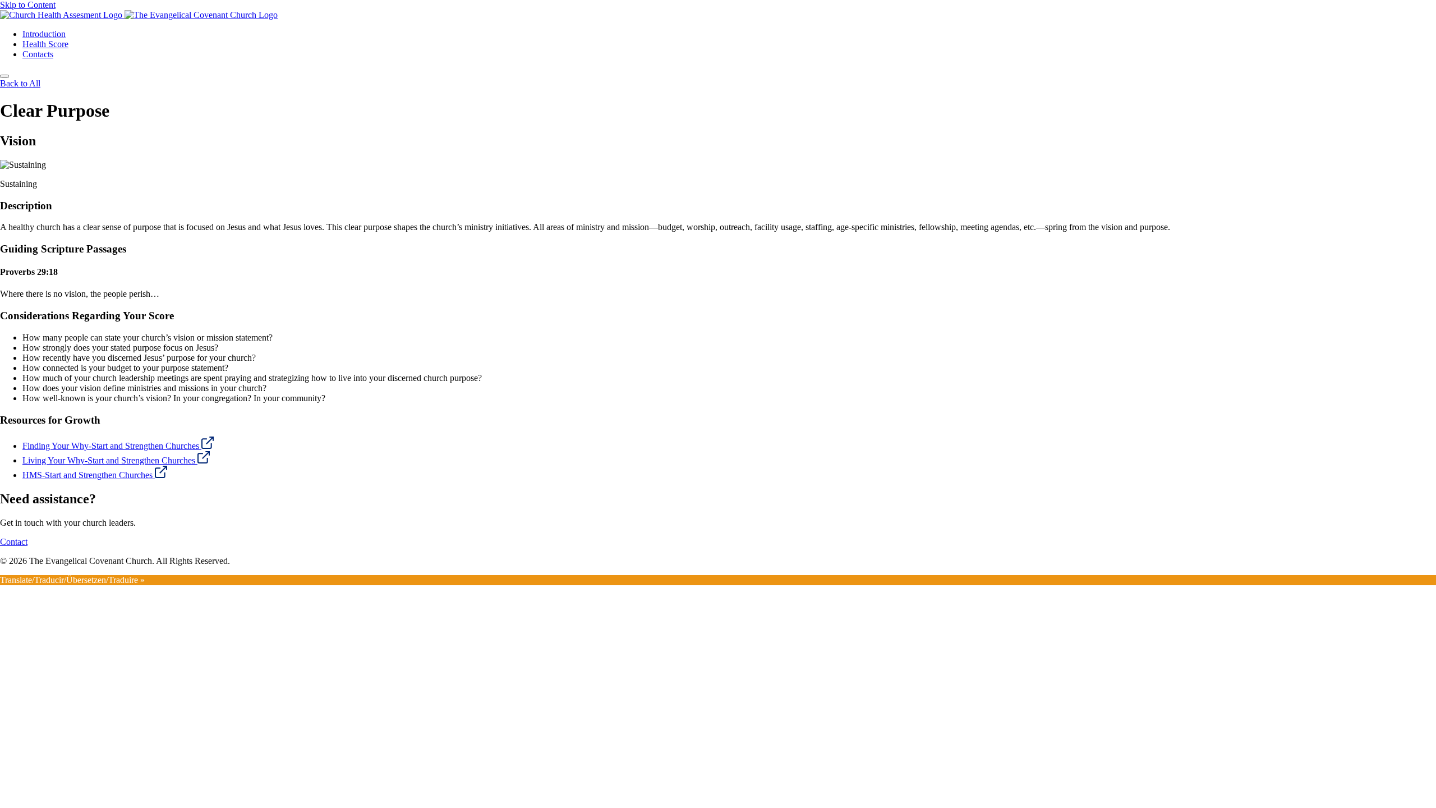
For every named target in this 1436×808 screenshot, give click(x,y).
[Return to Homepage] (718, 15)
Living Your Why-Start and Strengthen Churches (109, 460)
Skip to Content (28, 5)
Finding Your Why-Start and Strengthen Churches (111, 446)
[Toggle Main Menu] (4, 76)
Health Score (45, 44)
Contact (13, 542)
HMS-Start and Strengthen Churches (88, 475)
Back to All (20, 83)
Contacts (37, 54)
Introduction (44, 34)
